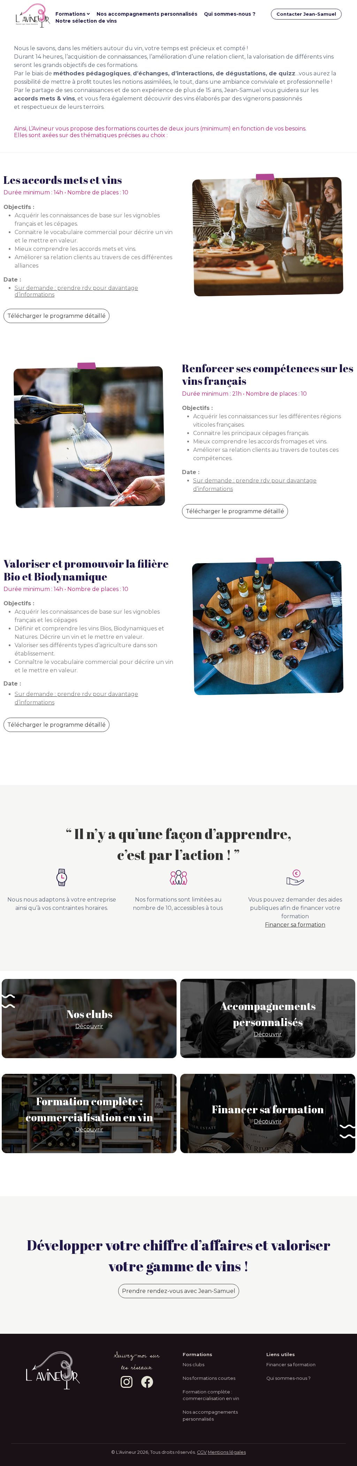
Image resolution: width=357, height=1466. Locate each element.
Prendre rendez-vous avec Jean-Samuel (178, 1291)
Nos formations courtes (209, 1378)
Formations (70, 14)
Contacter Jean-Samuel (306, 14)
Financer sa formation (295, 924)
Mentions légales (227, 1452)
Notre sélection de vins (86, 21)
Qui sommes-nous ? (230, 14)
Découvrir (89, 1026)
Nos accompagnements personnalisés (147, 14)
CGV (202, 1452)
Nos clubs (193, 1364)
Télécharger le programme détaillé (56, 316)
